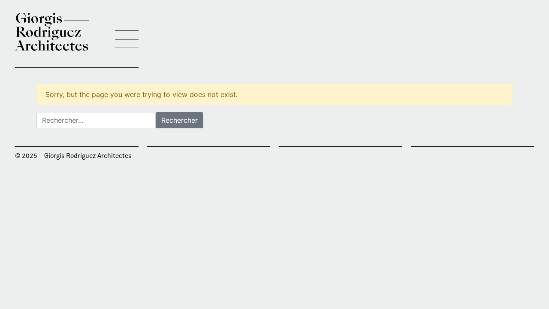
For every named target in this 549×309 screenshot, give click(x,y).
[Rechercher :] (96, 120)
